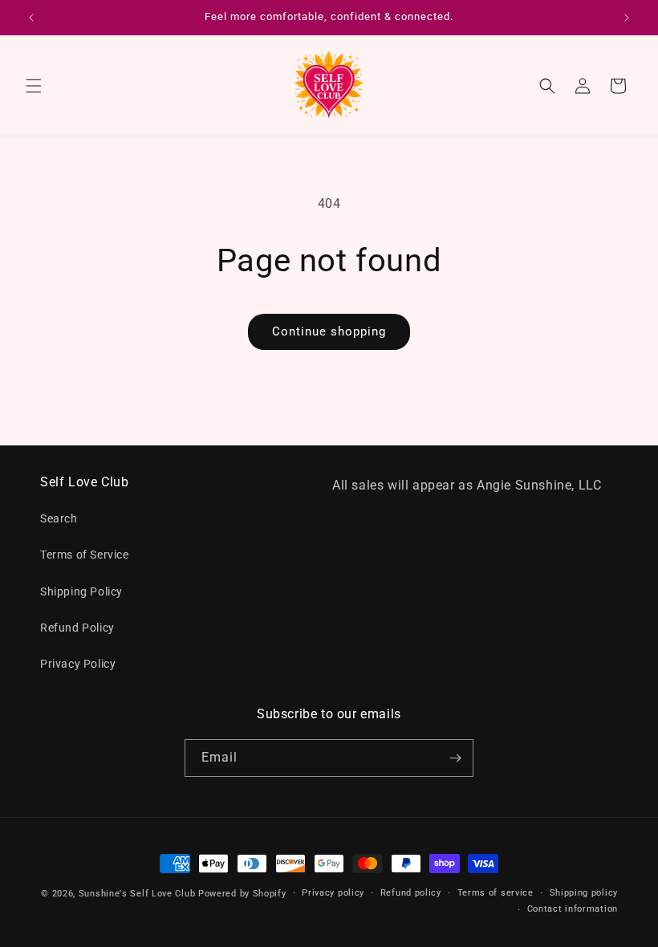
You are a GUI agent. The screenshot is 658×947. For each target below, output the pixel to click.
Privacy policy (333, 893)
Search (59, 518)
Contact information (572, 909)
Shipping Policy (81, 591)
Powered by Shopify (242, 893)
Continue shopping (329, 331)
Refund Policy (77, 627)
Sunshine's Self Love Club (137, 893)
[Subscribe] (455, 758)
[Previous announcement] (31, 17)
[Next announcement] (626, 17)
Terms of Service (84, 554)
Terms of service (495, 893)
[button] (33, 86)
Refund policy (410, 893)
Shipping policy (584, 893)
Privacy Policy (78, 663)
